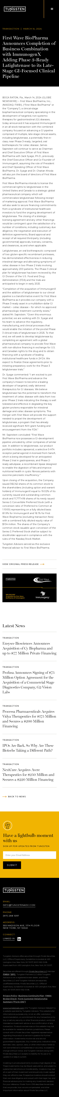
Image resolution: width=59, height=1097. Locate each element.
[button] (52, 9)
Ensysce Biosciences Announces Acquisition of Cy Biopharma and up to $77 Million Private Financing (29, 648)
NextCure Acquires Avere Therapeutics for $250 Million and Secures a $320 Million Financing (28, 775)
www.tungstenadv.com (13, 1008)
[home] (14, 9)
